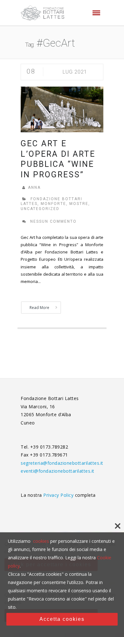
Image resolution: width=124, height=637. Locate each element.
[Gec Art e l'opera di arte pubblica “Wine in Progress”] (62, 109)
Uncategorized (40, 209)
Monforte (53, 203)
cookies (41, 541)
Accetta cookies (62, 619)
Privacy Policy (59, 495)
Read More (39, 307)
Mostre (78, 203)
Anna (34, 187)
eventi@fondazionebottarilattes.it (57, 471)
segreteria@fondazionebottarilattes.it (62, 463)
